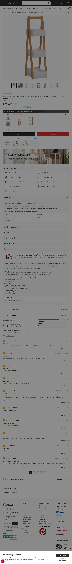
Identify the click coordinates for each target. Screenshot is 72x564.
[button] (3, 561)
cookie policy (16, 560)
